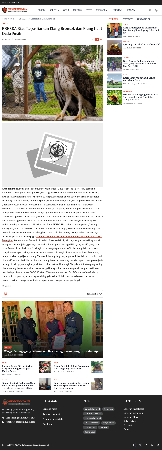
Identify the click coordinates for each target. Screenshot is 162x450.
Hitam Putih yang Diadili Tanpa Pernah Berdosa (139, 79)
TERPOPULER (143, 19)
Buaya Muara (108, 423)
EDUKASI (77, 10)
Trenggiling (90, 427)
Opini (126, 429)
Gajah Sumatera (92, 423)
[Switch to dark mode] (156, 10)
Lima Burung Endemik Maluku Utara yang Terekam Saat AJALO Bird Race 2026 (139, 63)
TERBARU (114, 19)
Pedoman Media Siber (54, 419)
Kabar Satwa (130, 421)
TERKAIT (128, 19)
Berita (12, 19)
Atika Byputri (128, 103)
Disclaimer (48, 424)
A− (93, 39)
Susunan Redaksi (51, 414)
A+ (101, 39)
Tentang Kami (50, 409)
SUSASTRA (102, 10)
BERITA (41, 10)
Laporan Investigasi (134, 409)
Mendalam (127, 91)
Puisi (125, 74)
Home (4, 19)
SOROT (54, 10)
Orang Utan (90, 432)
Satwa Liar (108, 409)
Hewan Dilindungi (93, 418)
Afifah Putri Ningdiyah (131, 84)
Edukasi (126, 41)
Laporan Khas (131, 417)
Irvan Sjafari (127, 36)
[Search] (150, 10)
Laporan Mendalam (134, 413)
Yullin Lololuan (128, 70)
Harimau (103, 427)
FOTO (89, 10)
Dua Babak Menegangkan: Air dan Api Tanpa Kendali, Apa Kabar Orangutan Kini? (140, 97)
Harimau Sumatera (93, 414)
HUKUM (117, 10)
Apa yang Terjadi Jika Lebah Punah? (141, 44)
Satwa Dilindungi (92, 409)
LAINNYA (131, 10)
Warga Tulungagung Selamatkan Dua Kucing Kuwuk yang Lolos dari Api (141, 30)
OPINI (66, 10)
